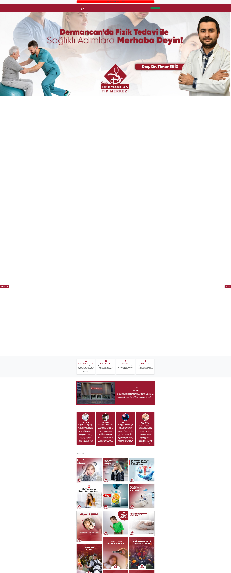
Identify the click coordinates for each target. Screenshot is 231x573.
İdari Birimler (119, 7)
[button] (6, 54)
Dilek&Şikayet (146, 7)
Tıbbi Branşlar (98, 7)
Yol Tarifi (228, 286)
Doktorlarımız (106, 7)
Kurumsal (113, 7)
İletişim (139, 7)
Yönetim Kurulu (127, 7)
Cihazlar (134, 7)
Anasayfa (91, 7)
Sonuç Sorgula (4, 286)
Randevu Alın (156, 7)
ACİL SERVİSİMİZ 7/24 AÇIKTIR (115, 2)
